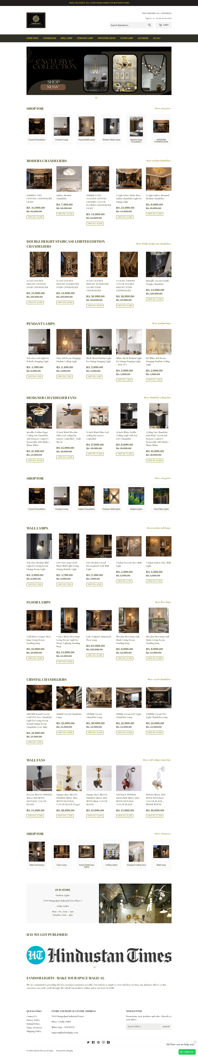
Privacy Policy (33, 1023)
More (156, 38)
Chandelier (49, 38)
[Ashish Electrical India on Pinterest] (98, 1046)
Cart (166, 25)
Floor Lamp (126, 38)
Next (165, 71)
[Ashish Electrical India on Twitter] (88, 1046)
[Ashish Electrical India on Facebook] (93, 1046)
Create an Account (163, 18)
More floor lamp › (163, 602)
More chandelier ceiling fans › (157, 397)
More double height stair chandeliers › (153, 243)
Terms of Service (34, 1031)
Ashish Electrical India (43, 1054)
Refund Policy (33, 1027)
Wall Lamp (66, 38)
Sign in (148, 18)
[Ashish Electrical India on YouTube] (108, 1046)
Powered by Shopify (64, 1054)
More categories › (163, 108)
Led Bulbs (143, 38)
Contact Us (32, 1019)
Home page (32, 38)
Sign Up (166, 1030)
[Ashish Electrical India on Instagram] (103, 1046)
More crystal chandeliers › (159, 679)
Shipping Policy (34, 1034)
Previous (32, 71)
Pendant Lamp (85, 38)
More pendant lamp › (161, 323)
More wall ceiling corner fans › (157, 760)
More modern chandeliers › (158, 160)
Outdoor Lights (107, 38)
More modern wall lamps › (159, 528)
